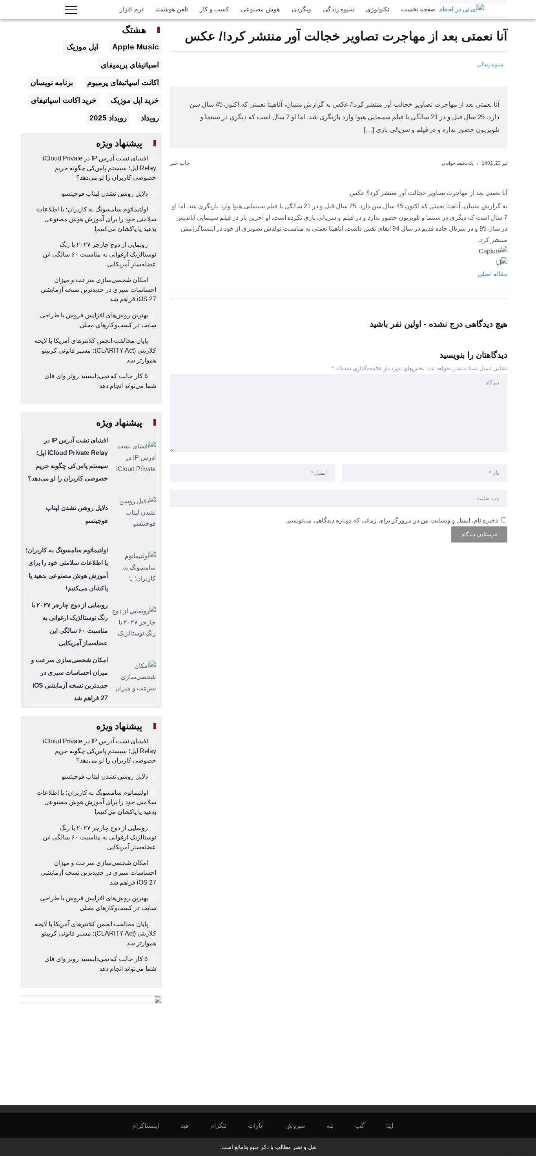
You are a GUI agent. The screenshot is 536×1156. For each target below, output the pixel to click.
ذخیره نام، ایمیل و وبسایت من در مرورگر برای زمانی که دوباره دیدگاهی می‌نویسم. (392, 520)
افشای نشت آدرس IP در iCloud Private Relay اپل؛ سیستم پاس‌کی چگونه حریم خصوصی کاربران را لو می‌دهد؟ (99, 168)
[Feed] (190, 1125)
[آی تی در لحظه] (461, 9)
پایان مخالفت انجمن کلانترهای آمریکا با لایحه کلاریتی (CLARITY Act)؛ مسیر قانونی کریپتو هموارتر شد (95, 350)
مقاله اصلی (492, 274)
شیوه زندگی (490, 64)
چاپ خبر (180, 163)
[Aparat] (261, 1125)
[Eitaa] (395, 1125)
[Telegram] (224, 1125)
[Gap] (365, 1125)
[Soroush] (300, 1125)
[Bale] (335, 1125)
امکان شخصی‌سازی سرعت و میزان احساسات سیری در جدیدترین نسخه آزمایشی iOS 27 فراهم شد (98, 289)
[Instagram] (151, 1125)
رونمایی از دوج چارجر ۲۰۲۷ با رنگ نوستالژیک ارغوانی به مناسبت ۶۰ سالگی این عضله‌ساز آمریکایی (99, 254)
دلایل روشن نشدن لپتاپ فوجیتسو (105, 193)
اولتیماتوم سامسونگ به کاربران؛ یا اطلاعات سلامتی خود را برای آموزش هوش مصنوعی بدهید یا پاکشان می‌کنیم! (96, 219)
